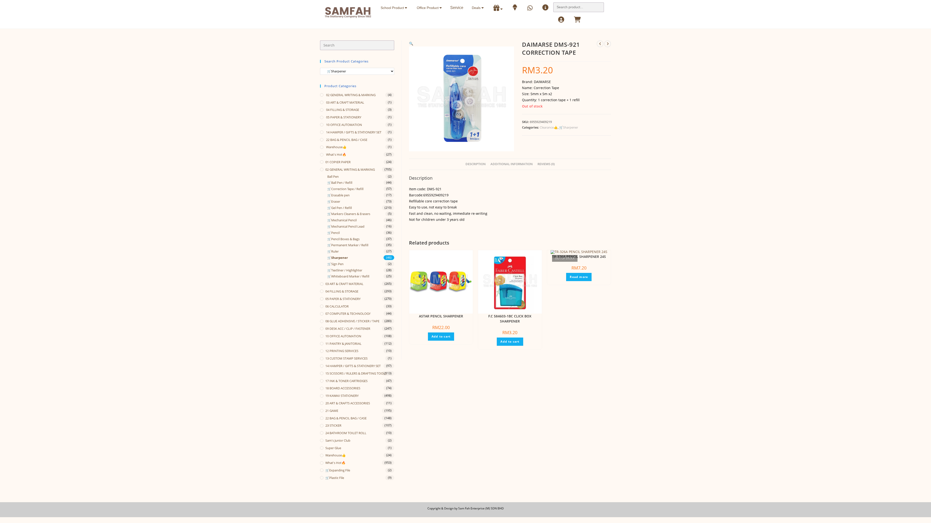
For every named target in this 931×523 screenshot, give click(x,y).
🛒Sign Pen (335, 264)
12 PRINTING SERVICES (341, 351)
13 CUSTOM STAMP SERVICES (346, 358)
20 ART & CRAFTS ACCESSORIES (347, 403)
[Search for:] (578, 6)
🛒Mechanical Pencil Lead (345, 226)
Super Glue (333, 448)
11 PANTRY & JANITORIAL (343, 343)
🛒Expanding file (337, 470)
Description (476, 164)
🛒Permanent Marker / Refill (347, 245)
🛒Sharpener (568, 127)
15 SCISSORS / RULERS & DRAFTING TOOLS (356, 373)
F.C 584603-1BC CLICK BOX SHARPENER (509, 318)
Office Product (428, 8)
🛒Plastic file (334, 478)
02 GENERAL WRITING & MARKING (350, 95)
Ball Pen (333, 176)
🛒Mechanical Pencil (342, 220)
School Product (393, 8)
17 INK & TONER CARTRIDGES (346, 381)
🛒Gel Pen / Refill (339, 208)
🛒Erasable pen (338, 195)
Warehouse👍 (335, 147)
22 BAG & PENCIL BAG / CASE (346, 140)
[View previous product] (600, 43)
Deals (477, 8)
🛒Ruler (333, 251)
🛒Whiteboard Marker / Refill (348, 276)
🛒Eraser (333, 201)
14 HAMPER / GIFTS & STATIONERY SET (353, 132)
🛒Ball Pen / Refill (339, 182)
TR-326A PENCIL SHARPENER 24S (579, 256)
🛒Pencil (333, 233)
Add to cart (441, 336)
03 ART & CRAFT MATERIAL (344, 102)
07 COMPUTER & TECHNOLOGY (347, 313)
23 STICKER (333, 425)
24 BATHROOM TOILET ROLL (345, 433)
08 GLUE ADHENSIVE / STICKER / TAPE (352, 321)
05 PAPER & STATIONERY (343, 117)
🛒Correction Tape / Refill (345, 189)
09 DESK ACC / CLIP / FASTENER (347, 328)
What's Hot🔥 (335, 154)
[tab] (475, 164)
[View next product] (607, 43)
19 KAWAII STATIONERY (342, 395)
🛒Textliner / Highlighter (344, 270)
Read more (579, 277)
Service (456, 8)
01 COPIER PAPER (338, 162)
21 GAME (331, 410)
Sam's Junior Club (337, 440)
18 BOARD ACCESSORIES (342, 388)
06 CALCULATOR (337, 306)
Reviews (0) (546, 164)
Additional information (511, 164)
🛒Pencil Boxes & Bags (343, 239)
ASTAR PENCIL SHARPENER (441, 316)
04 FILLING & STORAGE (342, 110)
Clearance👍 (549, 127)
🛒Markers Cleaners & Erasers (348, 214)
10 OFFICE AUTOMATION (343, 125)
